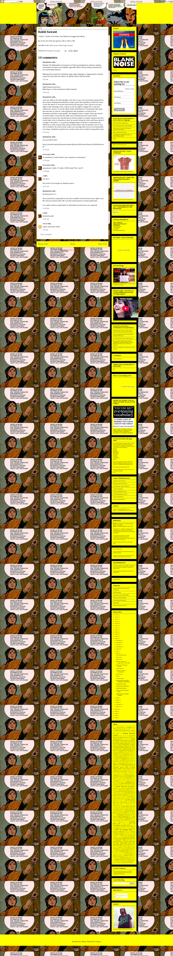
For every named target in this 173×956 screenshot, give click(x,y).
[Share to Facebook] (75, 51)
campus (121, 753)
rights (128, 828)
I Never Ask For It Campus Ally (120, 123)
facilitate (120, 775)
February (118, 704)
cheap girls (125, 754)
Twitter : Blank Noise (118, 496)
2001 (116, 713)
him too (122, 785)
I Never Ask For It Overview (119, 132)
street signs (127, 844)
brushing (121, 751)
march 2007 (120, 799)
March (117, 702)
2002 (116, 711)
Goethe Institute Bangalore (119, 600)
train (132, 852)
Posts (117, 894)
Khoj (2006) (116, 602)
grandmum (133, 779)
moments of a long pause (125, 805)
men (134, 802)
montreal (133, 805)
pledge (119, 816)
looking (124, 795)
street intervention (121, 842)
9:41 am (45, 79)
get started (126, 778)
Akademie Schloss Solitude (119, 597)
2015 (116, 619)
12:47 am (46, 219)
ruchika (133, 828)
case (114, 754)
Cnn (128, 757)
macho (119, 796)
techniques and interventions (122, 849)
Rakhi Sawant (119, 674)
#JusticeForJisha (120, 727)
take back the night (121, 848)
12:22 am (46, 132)
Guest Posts (122, 780)
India (118, 788)
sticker (131, 839)
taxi (134, 848)
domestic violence (131, 768)
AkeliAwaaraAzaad (124, 737)
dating (114, 762)
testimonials (122, 851)
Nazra (122, 809)
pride (134, 816)
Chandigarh (116, 457)
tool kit (120, 852)
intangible (123, 788)
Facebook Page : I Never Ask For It (121, 486)
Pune (114, 819)
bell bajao (124, 741)
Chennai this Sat (120, 668)
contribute (122, 760)
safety (120, 831)
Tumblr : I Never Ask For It (119, 481)
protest (116, 817)
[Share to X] (73, 51)
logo (120, 795)
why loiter (117, 860)
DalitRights (127, 761)
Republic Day (132, 825)
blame (119, 744)
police (124, 816)
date (132, 761)
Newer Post (43, 244)
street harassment (130, 841)
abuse (134, 728)
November (118, 642)
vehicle (114, 856)
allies (131, 737)
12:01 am (46, 186)
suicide (114, 847)
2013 (116, 623)
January (118, 706)
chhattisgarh (132, 754)
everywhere (125, 772)
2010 (116, 629)
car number (131, 753)
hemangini (47, 154)
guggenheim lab (130, 780)
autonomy (121, 740)
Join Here (116, 212)
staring (114, 838)
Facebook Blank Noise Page (119, 491)
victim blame (115, 858)
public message (129, 817)
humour (133, 785)
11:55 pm (46, 160)
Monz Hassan (117, 806)
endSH (114, 771)
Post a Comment (46, 234)
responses (123, 828)
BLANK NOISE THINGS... (121, 688)
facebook (115, 775)
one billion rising (117, 812)
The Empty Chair (131, 851)
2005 (116, 709)
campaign (115, 753)
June (117, 653)
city (124, 757)
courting (115, 761)
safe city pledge (121, 830)
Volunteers (117, 859)
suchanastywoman (129, 845)
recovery (123, 823)
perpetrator (129, 814)
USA (132, 855)
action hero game (129, 730)
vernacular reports (129, 856)
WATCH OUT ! (119, 659)
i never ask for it (122, 787)
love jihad (131, 795)
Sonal (45, 224)
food (114, 778)
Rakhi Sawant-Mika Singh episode (61, 45)
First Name (117, 97)
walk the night (126, 859)
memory (129, 802)
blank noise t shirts (130, 747)
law (118, 794)
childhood (131, 755)
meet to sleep (128, 800)
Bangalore (115, 451)
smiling (131, 835)
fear (128, 775)
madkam (124, 796)
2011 (116, 627)
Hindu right (127, 785)
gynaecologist (121, 782)
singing (121, 835)
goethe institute (126, 779)
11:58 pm (46, 171)
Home (72, 244)
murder (116, 807)
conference (131, 758)
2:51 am (45, 230)
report (130, 823)
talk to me (129, 848)
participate (120, 815)
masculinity (128, 799)
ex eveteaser (125, 773)
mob (126, 803)
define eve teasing (118, 764)
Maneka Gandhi (126, 798)
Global (119, 779)
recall (125, 822)
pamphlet (118, 813)
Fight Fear (122, 776)
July (117, 651)
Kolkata (115, 448)
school (132, 831)
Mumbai (115, 450)
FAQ (125, 775)
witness (123, 860)
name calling (116, 809)
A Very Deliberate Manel (126, 728)
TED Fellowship (117, 592)
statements (121, 838)
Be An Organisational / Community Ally (122, 125)
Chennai (115, 455)
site (126, 835)
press (129, 816)
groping (116, 780)
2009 (116, 632)
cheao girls (119, 754)
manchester (118, 798)
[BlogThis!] (71, 51)
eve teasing (121, 771)
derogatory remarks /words (120, 767)
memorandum (122, 802)
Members (115, 802)
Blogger (98, 941)
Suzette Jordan (127, 847)
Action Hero (118, 730)
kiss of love (121, 792)
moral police (125, 806)
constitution (116, 760)
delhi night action (118, 765)
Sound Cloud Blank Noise (119, 499)
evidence (131, 772)
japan (128, 789)
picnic (114, 816)
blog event (116, 750)
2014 (116, 621)
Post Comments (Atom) (77, 250)
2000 (116, 715)
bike (131, 743)
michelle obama (119, 803)
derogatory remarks (128, 765)
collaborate (133, 757)
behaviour (117, 741)
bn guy (129, 750)
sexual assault (118, 834)
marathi (114, 799)
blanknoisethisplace (128, 748)
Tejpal (116, 851)
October (118, 644)
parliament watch (125, 813)
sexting (133, 832)
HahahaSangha (129, 782)
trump (124, 853)
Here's (125, 467)
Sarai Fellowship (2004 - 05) (120, 605)
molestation (115, 805)
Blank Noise (127, 744)
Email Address (119, 91)
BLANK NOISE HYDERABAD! (122, 686)
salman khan (126, 831)
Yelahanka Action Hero (127, 862)
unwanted (126, 855)
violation (122, 858)
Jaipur (114, 459)
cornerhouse (130, 760)
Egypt (132, 769)
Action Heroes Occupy (122, 735)
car (126, 753)
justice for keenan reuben (125, 791)
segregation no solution (118, 832)
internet (133, 788)
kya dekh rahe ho (129, 792)
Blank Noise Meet (119, 747)
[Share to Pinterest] (77, 51)
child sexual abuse (124, 755)
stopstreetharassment (118, 841)
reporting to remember (120, 825)
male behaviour (131, 796)
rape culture (121, 820)
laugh (114, 794)
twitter (114, 855)
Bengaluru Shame (124, 743)
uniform (120, 855)
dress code (126, 769)
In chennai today (120, 678)
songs (114, 837)
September (119, 646)
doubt (121, 769)
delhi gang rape (131, 764)
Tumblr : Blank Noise (118, 488)
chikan (116, 755)
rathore (120, 822)
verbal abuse (121, 856)
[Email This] (69, 51)
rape (114, 820)
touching (127, 852)
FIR (114, 369)
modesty (131, 803)
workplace (118, 862)
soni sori (119, 837)
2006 (116, 638)
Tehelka (133, 849)
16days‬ (114, 728)
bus (126, 751)
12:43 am (46, 208)
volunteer (133, 858)
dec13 (120, 762)
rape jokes (128, 820)
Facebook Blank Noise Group (120, 494)
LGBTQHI (124, 794)
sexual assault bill (127, 834)
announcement (116, 738)
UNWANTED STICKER (121, 684)
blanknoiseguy (118, 748)
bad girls (127, 740)
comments (117, 758)
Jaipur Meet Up (122, 789)
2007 (116, 636)
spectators (125, 837)
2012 (116, 625)
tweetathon (130, 853)
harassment (124, 783)
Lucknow (115, 456)
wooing (129, 860)
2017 (116, 614)
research (117, 826)
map (132, 798)
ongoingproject (126, 812)
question (127, 819)
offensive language (129, 810)
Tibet (116, 852)
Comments (118, 897)
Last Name (117, 103)
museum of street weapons (127, 807)
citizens (119, 757)
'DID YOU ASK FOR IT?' (121, 655)
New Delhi (115, 454)
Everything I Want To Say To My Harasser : (123, 338)
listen (129, 794)
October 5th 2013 (120, 810)
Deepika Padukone (129, 762)
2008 (116, 634)
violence (128, 858)
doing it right (122, 768)
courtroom (121, 761)
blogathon (123, 750)
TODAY (117, 676)
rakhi (132, 819)
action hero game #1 (117, 731)
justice (116, 791)
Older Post (102, 244)
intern (127, 788)
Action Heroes (129, 733)
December (118, 640)
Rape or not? (119, 657)
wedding (133, 859)
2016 (116, 617)
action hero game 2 (126, 731)
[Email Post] (65, 51)
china (114, 757)
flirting (131, 776)
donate (116, 769)
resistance (123, 826)
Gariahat (119, 778)
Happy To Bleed (116, 783)
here (114, 543)
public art (122, 817)
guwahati (115, 782)
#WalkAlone (130, 727)
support (119, 847)
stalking (131, 837)
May (117, 698)
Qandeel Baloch (120, 819)
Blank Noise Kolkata (130, 746)
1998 (116, 717)
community (124, 758)
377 (119, 728)
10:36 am (46, 92)
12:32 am (46, 150)
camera (131, 751)
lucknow (115, 796)
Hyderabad (116, 452)
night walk (127, 809)
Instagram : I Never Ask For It (120, 483)
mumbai (133, 806)
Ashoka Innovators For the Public (121, 595)
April (117, 700)
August (118, 648)
